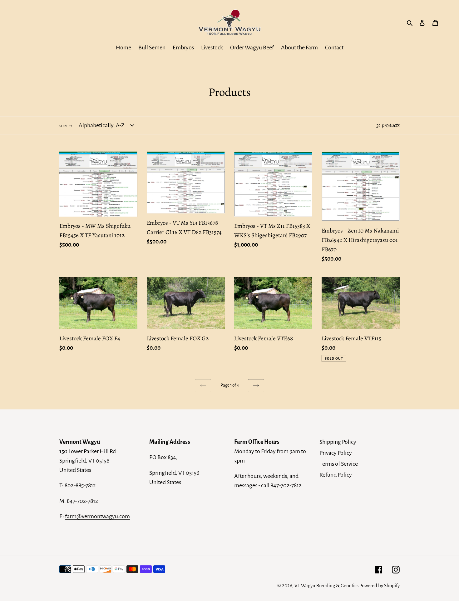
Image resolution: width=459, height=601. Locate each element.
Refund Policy (335, 475)
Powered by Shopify (379, 585)
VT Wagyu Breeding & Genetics (326, 585)
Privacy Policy (335, 453)
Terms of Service (338, 464)
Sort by (65, 126)
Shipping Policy (337, 442)
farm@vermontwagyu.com (97, 516)
